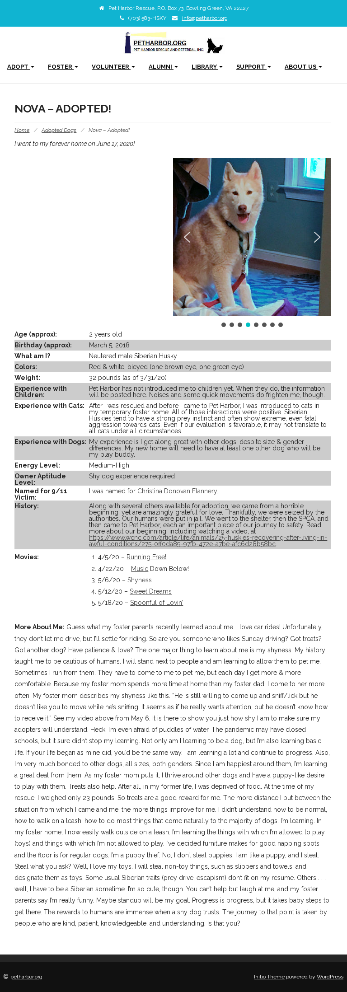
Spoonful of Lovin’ (156, 602)
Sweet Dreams (151, 591)
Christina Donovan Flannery (177, 491)
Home (21, 130)
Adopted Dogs (59, 130)
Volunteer (111, 66)
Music (139, 568)
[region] (252, 243)
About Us (301, 66)
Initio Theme (269, 976)
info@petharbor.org (205, 18)
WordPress (330, 976)
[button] (187, 237)
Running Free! (146, 557)
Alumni (161, 66)
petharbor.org (26, 976)
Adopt (18, 66)
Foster (61, 66)
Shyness (139, 580)
